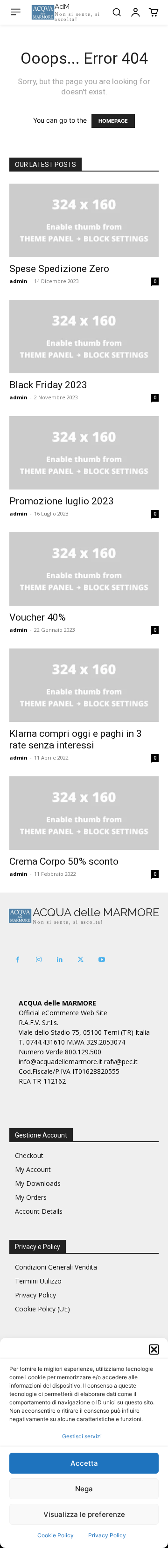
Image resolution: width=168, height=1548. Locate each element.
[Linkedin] (59, 960)
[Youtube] (101, 960)
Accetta (84, 1463)
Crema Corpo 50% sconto (64, 861)
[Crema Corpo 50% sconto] (84, 813)
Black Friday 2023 (48, 384)
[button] (154, 1349)
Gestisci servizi (82, 1436)
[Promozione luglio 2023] (84, 453)
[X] (80, 960)
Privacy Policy (107, 1535)
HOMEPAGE (113, 121)
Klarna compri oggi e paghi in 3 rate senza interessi (75, 739)
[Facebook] (17, 960)
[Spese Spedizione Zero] (84, 220)
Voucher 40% (37, 617)
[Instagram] (38, 960)
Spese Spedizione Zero (59, 268)
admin (18, 281)
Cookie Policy (55, 1535)
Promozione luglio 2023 (61, 501)
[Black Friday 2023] (84, 336)
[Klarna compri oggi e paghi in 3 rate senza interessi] (84, 685)
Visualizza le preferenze (84, 1514)
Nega (84, 1488)
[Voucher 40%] (84, 569)
